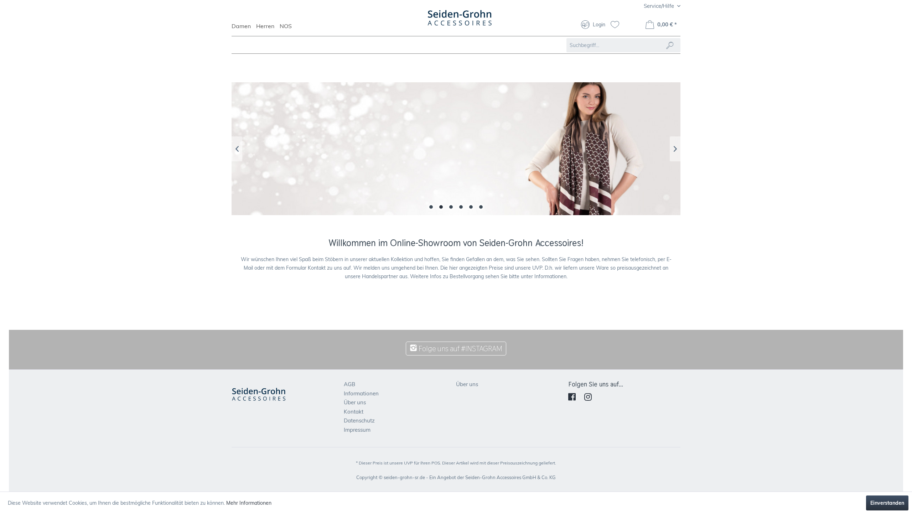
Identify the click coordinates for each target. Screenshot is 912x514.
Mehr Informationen (248, 503)
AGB (349, 384)
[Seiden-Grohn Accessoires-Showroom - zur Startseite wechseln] (460, 21)
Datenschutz (359, 420)
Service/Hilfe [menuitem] (659, 5)
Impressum (357, 429)
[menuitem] (244, 29)
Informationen (361, 393)
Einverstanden (887, 503)
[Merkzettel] (618, 25)
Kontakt (353, 411)
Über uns (355, 402)
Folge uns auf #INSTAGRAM (459, 348)
